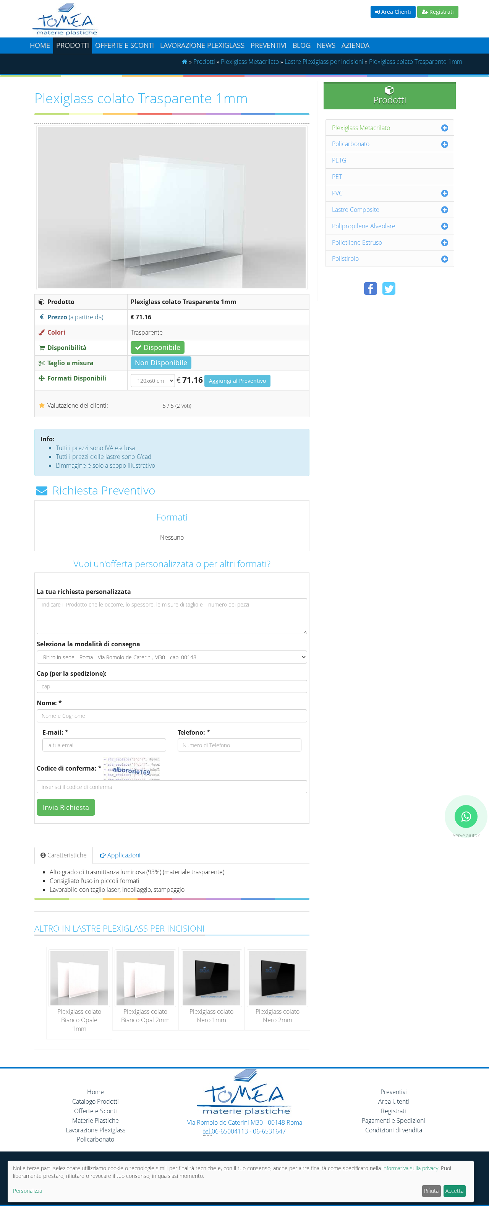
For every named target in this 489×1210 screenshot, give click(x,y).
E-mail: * (55, 732)
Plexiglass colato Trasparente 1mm (415, 61)
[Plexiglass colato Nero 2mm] (277, 977)
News (326, 45)
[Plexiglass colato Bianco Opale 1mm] (79, 977)
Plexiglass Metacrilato (250, 61)
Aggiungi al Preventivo (237, 380)
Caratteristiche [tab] (66, 855)
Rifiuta (431, 1190)
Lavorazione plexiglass (202, 45)
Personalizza (27, 1190)
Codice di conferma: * (69, 768)
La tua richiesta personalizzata (84, 591)
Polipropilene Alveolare (363, 226)
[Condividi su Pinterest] (407, 288)
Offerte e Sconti (124, 45)
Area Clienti (395, 11)
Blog (302, 45)
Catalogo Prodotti (95, 1101)
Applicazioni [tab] (123, 855)
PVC (337, 193)
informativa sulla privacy (410, 1168)
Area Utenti (393, 1101)
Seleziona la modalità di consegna (88, 644)
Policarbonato (350, 144)
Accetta (454, 1190)
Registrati (441, 11)
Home (40, 45)
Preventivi (269, 45)
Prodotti (72, 45)
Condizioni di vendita (393, 1130)
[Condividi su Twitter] (388, 288)
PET (337, 176)
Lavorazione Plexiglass (95, 1130)
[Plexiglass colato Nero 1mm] (211, 977)
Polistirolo (345, 258)
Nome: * (49, 703)
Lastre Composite (355, 209)
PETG (339, 160)
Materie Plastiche (95, 1120)
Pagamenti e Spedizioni (393, 1120)
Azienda (355, 45)
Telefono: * (194, 732)
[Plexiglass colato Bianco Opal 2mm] (145, 977)
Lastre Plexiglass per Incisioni (324, 61)
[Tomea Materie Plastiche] (135, 20)
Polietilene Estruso (357, 242)
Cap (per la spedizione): (72, 673)
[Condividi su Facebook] (370, 288)
